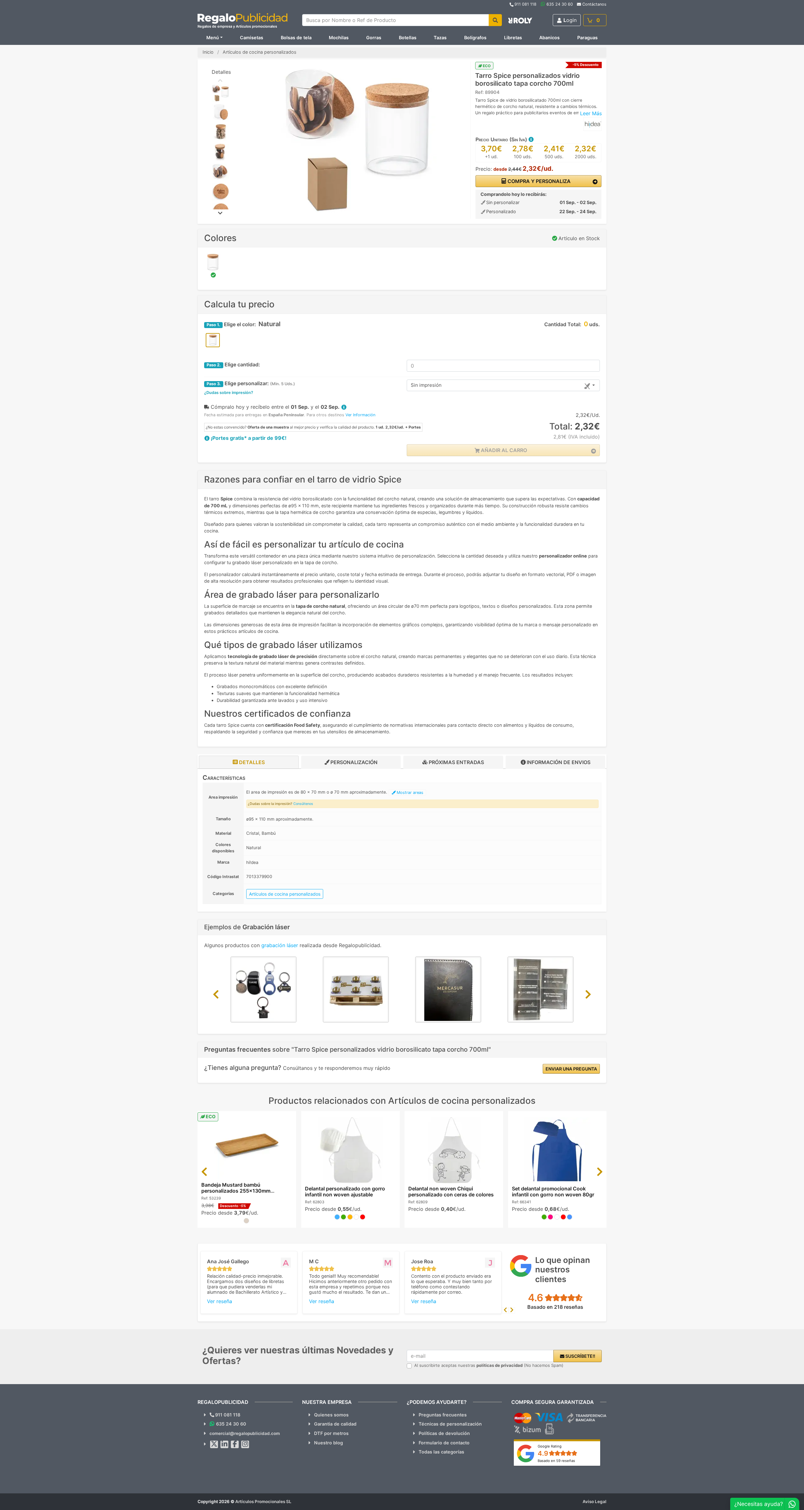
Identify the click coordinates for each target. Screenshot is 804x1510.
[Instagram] (245, 1444)
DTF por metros (331, 1433)
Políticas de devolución (444, 1433)
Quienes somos (331, 1414)
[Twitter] (214, 1444)
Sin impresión (426, 385)
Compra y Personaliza (538, 181)
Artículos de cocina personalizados (284, 894)
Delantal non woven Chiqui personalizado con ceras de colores (451, 1191)
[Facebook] (235, 1444)
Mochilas (339, 37)
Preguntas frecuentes (443, 1414)
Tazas (440, 37)
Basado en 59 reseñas (556, 1461)
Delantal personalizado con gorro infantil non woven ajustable (345, 1191)
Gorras (373, 37)
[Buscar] (495, 20)
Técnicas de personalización (450, 1423)
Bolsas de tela (296, 37)
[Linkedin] (224, 1444)
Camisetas (251, 37)
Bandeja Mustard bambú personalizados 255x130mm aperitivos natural (235, 1191)
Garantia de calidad (335, 1423)
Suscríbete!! (579, 1356)
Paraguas (587, 37)
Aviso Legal (594, 1501)
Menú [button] (212, 37)
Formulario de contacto (444, 1442)
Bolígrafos (475, 37)
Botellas (407, 37)
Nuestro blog (328, 1442)
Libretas (513, 37)
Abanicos (549, 37)
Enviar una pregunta (571, 1068)
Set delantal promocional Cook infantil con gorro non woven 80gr (553, 1191)
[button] (530, 139)
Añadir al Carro (503, 450)
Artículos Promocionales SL (263, 1501)
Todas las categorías (441, 1451)
